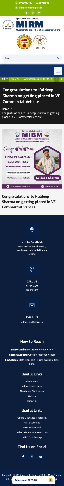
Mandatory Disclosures (32, 391)
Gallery (32, 396)
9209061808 (42, 2)
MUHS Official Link (32, 428)
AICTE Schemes (32, 423)
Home (5, 109)
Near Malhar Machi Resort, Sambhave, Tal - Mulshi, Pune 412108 (32, 250)
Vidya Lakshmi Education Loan (32, 432)
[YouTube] (39, 12)
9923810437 (25, 2)
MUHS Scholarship (32, 437)
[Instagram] (33, 12)
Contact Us (32, 401)
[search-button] (58, 58)
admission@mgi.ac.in (30, 7)
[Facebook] (26, 12)
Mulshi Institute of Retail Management (41, 475)
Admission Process (32, 386)
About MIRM (32, 381)
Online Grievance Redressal (32, 418)
